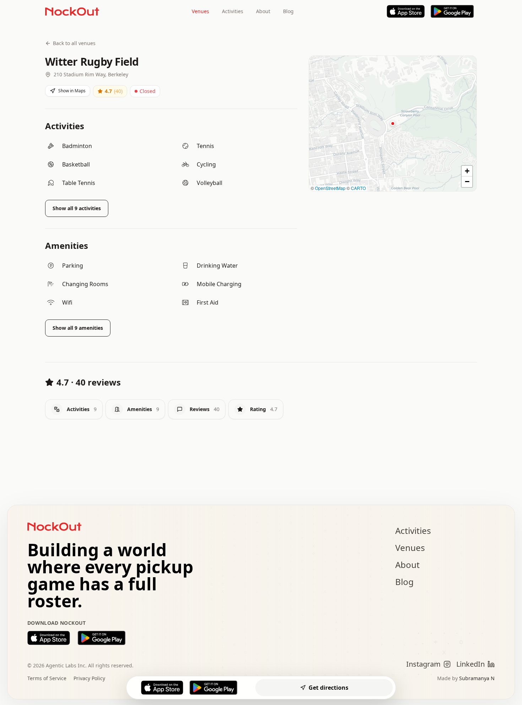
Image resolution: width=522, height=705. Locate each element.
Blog (288, 11)
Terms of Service (46, 678)
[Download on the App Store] (48, 638)
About (263, 11)
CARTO (358, 188)
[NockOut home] (72, 11)
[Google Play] (452, 11)
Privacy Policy (89, 678)
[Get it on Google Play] (101, 638)
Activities (232, 11)
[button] (392, 123)
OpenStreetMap (330, 188)
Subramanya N (477, 678)
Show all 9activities (77, 208)
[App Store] (406, 11)
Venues (200, 11)
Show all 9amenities (78, 327)
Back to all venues (74, 43)
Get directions (328, 688)
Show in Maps (72, 91)
